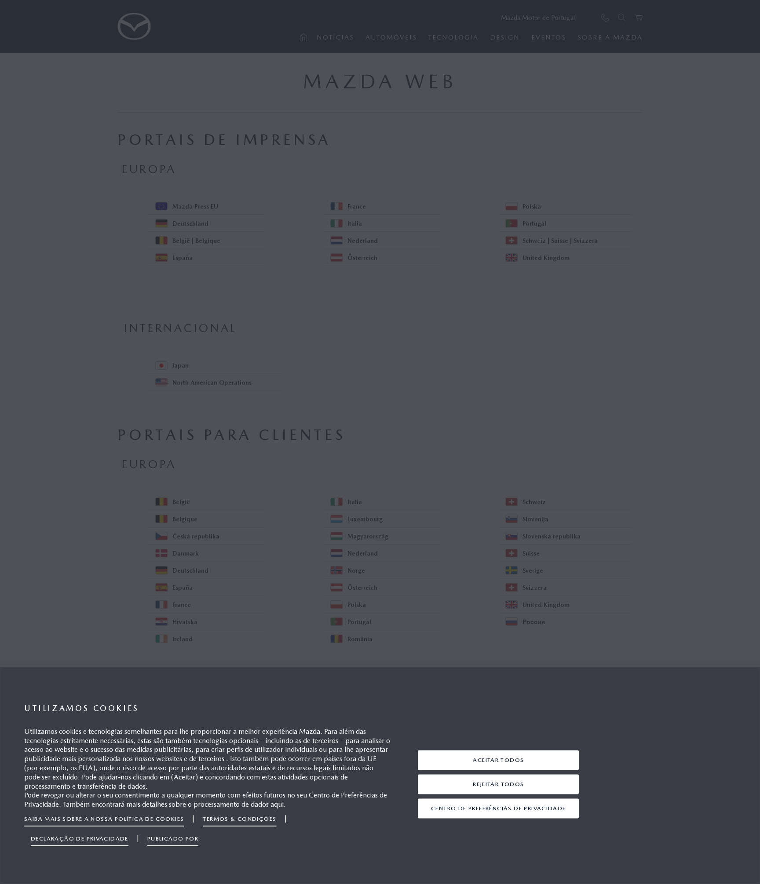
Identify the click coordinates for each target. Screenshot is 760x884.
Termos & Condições (239, 818)
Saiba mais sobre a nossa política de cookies (104, 818)
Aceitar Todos (498, 760)
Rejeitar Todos (498, 784)
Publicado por (172, 838)
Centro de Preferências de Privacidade (498, 808)
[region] (380, 775)
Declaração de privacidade (79, 838)
